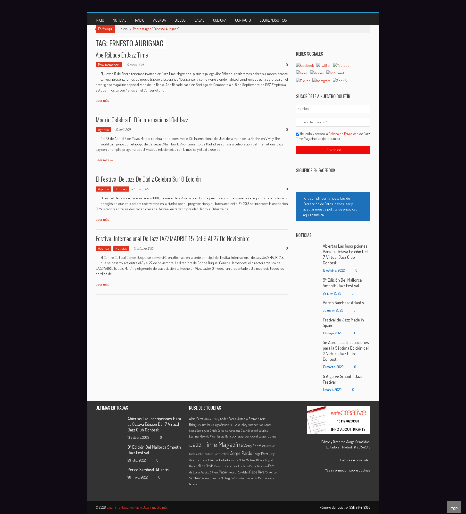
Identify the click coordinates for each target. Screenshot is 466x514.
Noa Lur (237, 466)
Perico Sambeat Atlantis (343, 302)
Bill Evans (235, 425)
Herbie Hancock (226, 436)
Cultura (219, 20)
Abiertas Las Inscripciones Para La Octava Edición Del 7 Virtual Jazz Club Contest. (345, 254)
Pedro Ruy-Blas (238, 472)
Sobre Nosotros (273, 20)
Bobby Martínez (249, 425)
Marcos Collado (219, 460)
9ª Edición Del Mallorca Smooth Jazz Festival (342, 282)
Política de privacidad (355, 460)
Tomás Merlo (257, 478)
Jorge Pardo (241, 453)
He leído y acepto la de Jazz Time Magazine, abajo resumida (333, 136)
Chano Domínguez (199, 430)
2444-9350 (363, 507)
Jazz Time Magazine (216, 444)
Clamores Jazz (232, 430)
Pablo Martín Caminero (255, 466)
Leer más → (104, 100)
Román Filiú (243, 478)
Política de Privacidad (344, 133)
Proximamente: (109, 64)
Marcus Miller (238, 460)
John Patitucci (205, 454)
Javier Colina (267, 436)
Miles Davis (206, 465)
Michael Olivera (255, 460)
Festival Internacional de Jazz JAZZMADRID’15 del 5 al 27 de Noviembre (173, 238)
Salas (199, 20)
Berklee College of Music (215, 425)
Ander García (228, 419)
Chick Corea (217, 430)
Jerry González (255, 445)
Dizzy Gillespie (249, 430)
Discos (180, 20)
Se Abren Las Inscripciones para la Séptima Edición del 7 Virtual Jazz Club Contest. (346, 351)
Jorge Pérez (260, 454)
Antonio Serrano (248, 419)
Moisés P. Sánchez (223, 466)
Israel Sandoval (247, 436)
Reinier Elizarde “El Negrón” (218, 478)
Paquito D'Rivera (209, 472)
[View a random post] (363, 19)
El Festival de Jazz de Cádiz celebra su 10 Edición (148, 179)
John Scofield (221, 454)
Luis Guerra (201, 460)
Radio (139, 20)
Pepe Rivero (258, 471)
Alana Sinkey (211, 419)
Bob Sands (264, 425)
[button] (333, 206)
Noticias (119, 20)
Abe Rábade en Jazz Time (122, 54)
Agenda (159, 20)
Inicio (100, 20)
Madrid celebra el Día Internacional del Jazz (142, 119)
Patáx (223, 472)
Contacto (243, 20)
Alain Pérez (196, 419)
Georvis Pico (207, 436)
